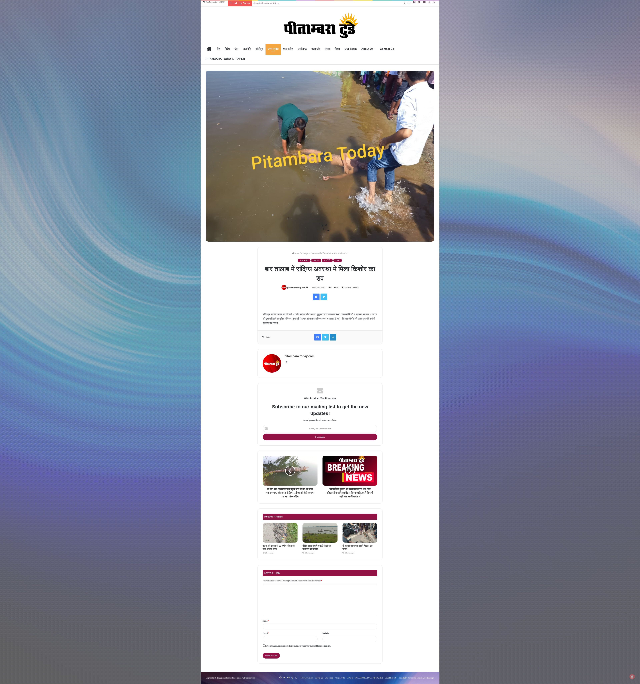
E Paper (350, 678)
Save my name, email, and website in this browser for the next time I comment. (298, 646)
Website (325, 633)
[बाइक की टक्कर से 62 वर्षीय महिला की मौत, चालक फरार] (280, 533)
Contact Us (387, 48)
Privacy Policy (307, 678)
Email (266, 633)
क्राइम (316, 260)
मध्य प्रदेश (288, 48)
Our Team (350, 48)
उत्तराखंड (315, 48)
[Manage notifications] (632, 676)
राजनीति (247, 48)
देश (218, 48)
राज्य (337, 260)
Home (296, 253)
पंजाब (327, 48)
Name (265, 621)
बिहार (337, 48)
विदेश (227, 48)
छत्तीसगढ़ (302, 48)
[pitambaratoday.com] (320, 25)
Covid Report (390, 678)
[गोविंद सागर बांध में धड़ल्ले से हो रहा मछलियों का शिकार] (319, 533)
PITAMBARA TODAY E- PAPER (225, 58)
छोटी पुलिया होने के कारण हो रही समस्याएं (268, 3)
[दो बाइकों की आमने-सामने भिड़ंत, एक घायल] (359, 533)
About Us (367, 48)
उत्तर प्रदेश (273, 48)
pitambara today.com (296, 288)
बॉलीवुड (259, 48)
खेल (236, 48)
